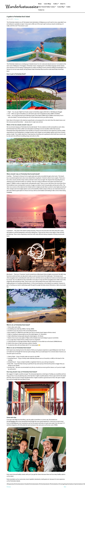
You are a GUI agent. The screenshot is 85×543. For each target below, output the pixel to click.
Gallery (55, 4)
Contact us (41, 10)
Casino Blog (60, 7)
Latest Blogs (47, 4)
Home (40, 4)
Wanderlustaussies (22, 7)
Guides (68, 7)
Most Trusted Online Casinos (46, 7)
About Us (62, 4)
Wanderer (17, 19)
